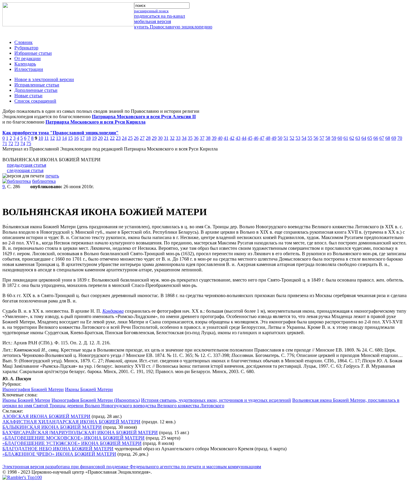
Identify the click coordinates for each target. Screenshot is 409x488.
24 (124, 138)
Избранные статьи (33, 53)
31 (166, 138)
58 (327, 138)
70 (399, 138)
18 (88, 138)
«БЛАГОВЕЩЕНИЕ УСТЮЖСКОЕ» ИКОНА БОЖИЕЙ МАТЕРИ (72, 443)
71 (4, 143)
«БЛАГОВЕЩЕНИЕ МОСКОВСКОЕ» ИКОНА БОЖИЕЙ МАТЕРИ (73, 437)
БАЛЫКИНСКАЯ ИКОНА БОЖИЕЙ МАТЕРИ (52, 427)
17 (82, 138)
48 (268, 138)
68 (387, 138)
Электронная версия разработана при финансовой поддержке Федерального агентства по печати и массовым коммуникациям (131, 466)
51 (286, 138)
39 (214, 138)
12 (52, 138)
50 (280, 138)
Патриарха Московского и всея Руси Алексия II (144, 116)
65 (369, 138)
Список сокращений (35, 101)
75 (28, 143)
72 (10, 143)
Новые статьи (28, 95)
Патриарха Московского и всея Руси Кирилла (96, 121)
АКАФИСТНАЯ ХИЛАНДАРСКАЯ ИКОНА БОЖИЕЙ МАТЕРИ (71, 421)
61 (345, 138)
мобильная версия (152, 21)
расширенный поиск (151, 11)
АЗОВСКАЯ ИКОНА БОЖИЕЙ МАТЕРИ (46, 416)
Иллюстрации (28, 69)
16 (76, 138)
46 (256, 138)
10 (40, 138)
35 (190, 138)
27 (142, 138)
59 (333, 138)
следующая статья (25, 170)
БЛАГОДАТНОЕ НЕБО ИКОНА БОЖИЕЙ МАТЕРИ (57, 448)
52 (292, 138)
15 (70, 138)
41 (226, 138)
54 (304, 138)
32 (172, 138)
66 (375, 138)
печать (52, 175)
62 (351, 138)
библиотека (44, 181)
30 (160, 138)
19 (94, 138)
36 (196, 138)
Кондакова (113, 311)
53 (298, 138)
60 (339, 138)
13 (58, 138)
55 (309, 138)
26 (136, 138)
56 (315, 138)
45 (250, 138)
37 (202, 138)
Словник (23, 42)
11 (46, 138)
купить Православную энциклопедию (173, 26)
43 (238, 138)
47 (262, 138)
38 (208, 138)
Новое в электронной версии (44, 79)
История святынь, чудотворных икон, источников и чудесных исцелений (216, 400)
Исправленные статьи (36, 84)
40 (220, 138)
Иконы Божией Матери (89, 389)
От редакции (27, 58)
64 (363, 138)
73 (16, 143)
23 (118, 138)
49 (274, 138)
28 (148, 138)
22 (112, 138)
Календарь (25, 63)
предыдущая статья (26, 165)
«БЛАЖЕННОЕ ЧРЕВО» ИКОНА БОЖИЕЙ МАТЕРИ (59, 454)
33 (178, 138)
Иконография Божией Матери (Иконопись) (95, 400)
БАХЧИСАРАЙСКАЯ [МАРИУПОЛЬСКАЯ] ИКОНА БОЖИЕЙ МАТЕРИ (80, 432)
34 (184, 138)
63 (357, 138)
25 (130, 138)
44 (244, 138)
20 (100, 138)
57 (321, 138)
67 (381, 138)
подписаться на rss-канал (159, 16)
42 (232, 138)
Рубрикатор (26, 47)
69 (393, 138)
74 (22, 143)
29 (154, 138)
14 (64, 138)
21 (106, 138)
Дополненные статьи (35, 90)
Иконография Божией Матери (33, 389)
